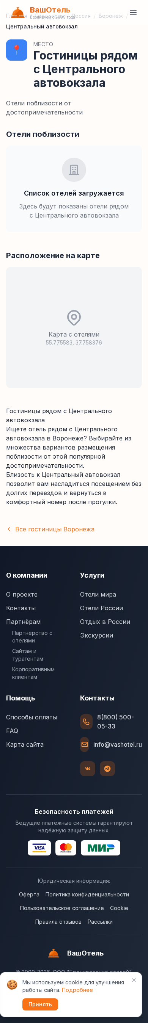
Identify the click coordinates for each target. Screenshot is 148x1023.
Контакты (21, 608)
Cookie (119, 908)
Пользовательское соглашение (62, 908)
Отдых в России (105, 621)
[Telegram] (107, 768)
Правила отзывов (58, 921)
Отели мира (98, 594)
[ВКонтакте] (87, 768)
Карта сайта (25, 744)
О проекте (22, 594)
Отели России (101, 608)
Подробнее (77, 990)
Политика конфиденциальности (87, 894)
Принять (40, 1004)
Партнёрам (23, 621)
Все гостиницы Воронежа (54, 529)
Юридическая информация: (74, 880)
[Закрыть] (134, 980)
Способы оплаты (31, 717)
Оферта (29, 894)
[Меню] (133, 12)
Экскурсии (96, 635)
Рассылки (100, 921)
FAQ (12, 731)
